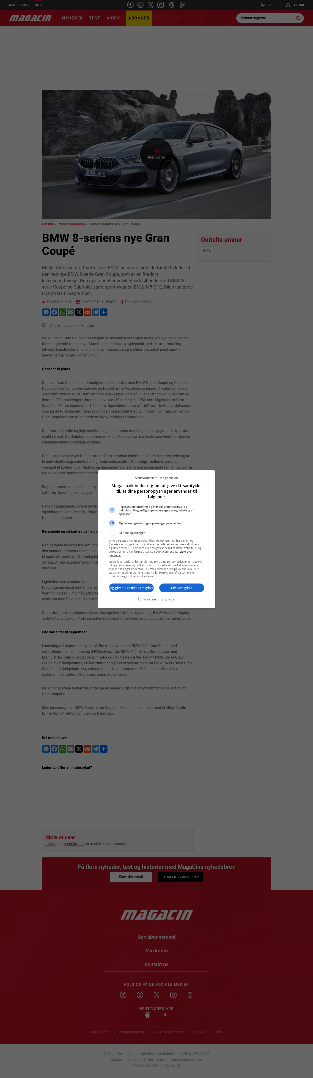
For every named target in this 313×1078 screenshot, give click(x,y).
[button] (156, 533)
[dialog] (156, 539)
